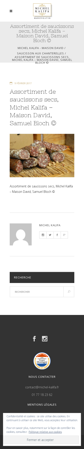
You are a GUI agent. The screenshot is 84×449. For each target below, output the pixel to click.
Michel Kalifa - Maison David (41, 48)
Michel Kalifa (50, 225)
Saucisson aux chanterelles (40, 53)
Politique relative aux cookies (45, 432)
